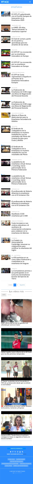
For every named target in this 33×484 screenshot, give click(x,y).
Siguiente (22, 285)
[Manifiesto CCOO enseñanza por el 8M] (5, 213)
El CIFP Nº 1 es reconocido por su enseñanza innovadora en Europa (21, 54)
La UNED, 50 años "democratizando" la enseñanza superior (19, 29)
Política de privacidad (16, 461)
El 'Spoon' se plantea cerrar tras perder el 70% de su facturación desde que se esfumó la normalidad (15, 383)
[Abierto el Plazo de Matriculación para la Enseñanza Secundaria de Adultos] (5, 115)
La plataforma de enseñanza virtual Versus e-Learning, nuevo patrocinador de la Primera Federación (21, 166)
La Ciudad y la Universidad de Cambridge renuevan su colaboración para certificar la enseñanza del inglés (22, 245)
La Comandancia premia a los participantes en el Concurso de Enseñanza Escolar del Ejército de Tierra (22, 275)
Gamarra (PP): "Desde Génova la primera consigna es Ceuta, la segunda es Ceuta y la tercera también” (15, 437)
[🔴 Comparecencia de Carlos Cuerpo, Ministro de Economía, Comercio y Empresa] (16, 396)
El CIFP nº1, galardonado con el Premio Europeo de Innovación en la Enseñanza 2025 (22, 17)
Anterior (10, 285)
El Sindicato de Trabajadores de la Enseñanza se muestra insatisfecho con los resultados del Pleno (20, 151)
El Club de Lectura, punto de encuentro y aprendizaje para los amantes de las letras (21, 42)
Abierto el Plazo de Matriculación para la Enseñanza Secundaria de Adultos (21, 118)
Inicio (24, 454)
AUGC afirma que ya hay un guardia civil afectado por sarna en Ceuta (14, 324)
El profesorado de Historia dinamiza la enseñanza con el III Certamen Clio (22, 193)
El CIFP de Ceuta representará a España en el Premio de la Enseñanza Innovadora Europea (21, 79)
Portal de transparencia (21, 465)
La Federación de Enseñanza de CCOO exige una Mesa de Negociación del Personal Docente (21, 93)
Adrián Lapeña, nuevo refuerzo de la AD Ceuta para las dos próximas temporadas (16, 353)
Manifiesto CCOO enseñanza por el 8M (20, 215)
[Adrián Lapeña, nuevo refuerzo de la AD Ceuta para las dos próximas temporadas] (16, 339)
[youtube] (20, 452)
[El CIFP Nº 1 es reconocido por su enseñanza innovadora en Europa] (5, 52)
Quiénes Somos (20, 459)
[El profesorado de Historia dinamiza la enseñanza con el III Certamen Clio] (5, 191)
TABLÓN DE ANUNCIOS (25, 463)
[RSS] (22, 452)
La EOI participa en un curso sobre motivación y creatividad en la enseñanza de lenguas (21, 260)
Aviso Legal (11, 459)
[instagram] (17, 452)
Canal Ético (8, 465)
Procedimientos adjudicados (10, 463)
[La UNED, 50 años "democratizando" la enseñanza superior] (5, 28)
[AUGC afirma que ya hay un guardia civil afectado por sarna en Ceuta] (16, 310)
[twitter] (15, 452)
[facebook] (12, 452)
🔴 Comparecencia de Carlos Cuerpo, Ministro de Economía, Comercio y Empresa (16, 407)
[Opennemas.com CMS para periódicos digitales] (17, 472)
